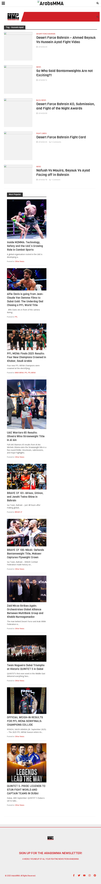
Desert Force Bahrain (45, 34)
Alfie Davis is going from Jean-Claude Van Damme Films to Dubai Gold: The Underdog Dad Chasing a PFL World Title (25, 299)
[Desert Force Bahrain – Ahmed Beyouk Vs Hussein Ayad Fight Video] (18, 46)
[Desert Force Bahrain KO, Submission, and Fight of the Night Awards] (18, 112)
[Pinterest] (95, 875)
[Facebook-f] (74, 875)
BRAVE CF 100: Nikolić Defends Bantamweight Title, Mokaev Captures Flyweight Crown (25, 553)
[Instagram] (89, 875)
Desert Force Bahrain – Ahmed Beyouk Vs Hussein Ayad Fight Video (66, 39)
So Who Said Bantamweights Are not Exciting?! (64, 73)
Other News (19, 261)
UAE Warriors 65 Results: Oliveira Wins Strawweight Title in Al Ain (26, 436)
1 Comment (55, 179)
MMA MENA (19, 373)
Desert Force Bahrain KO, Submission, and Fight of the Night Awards (65, 106)
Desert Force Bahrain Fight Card (61, 137)
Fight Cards (41, 134)
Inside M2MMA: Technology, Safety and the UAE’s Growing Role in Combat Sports (25, 246)
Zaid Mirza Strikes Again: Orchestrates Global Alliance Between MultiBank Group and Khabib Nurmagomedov (25, 611)
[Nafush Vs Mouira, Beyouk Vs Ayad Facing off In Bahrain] (18, 174)
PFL (16, 317)
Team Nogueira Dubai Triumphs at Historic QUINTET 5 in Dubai (25, 667)
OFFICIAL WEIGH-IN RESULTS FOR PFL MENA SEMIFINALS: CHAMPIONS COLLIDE (25, 721)
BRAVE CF (18, 512)
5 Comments (56, 142)
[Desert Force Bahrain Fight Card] (18, 145)
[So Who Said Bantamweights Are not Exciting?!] (18, 79)
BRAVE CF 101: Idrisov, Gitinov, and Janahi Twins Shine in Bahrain (25, 496)
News (38, 67)
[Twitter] (79, 875)
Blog (38, 100)
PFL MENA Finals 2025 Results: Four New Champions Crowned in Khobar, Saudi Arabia (26, 357)
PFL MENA (32, 373)
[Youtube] (84, 875)
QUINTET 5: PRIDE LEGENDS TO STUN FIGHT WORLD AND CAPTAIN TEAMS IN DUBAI (26, 789)
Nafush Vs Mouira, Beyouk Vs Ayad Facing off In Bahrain (63, 172)
